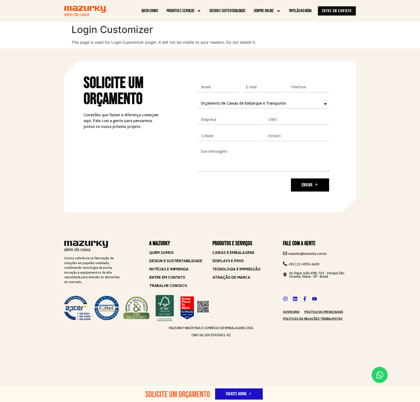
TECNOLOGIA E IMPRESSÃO (236, 269)
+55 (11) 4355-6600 (303, 264)
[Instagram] (285, 299)
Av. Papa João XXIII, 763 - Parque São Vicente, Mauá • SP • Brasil (316, 275)
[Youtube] (314, 299)
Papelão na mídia (300, 10)
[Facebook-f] (305, 299)
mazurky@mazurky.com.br (307, 254)
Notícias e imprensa (169, 269)
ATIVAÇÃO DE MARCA (231, 277)
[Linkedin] (295, 299)
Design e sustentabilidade (227, 10)
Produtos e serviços (180, 10)
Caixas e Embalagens (233, 252)
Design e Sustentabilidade (175, 261)
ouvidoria (291, 312)
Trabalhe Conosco (168, 285)
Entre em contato (167, 277)
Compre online (264, 10)
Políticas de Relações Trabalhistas (312, 319)
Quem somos (149, 10)
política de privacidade (323, 312)
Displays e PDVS (228, 261)
